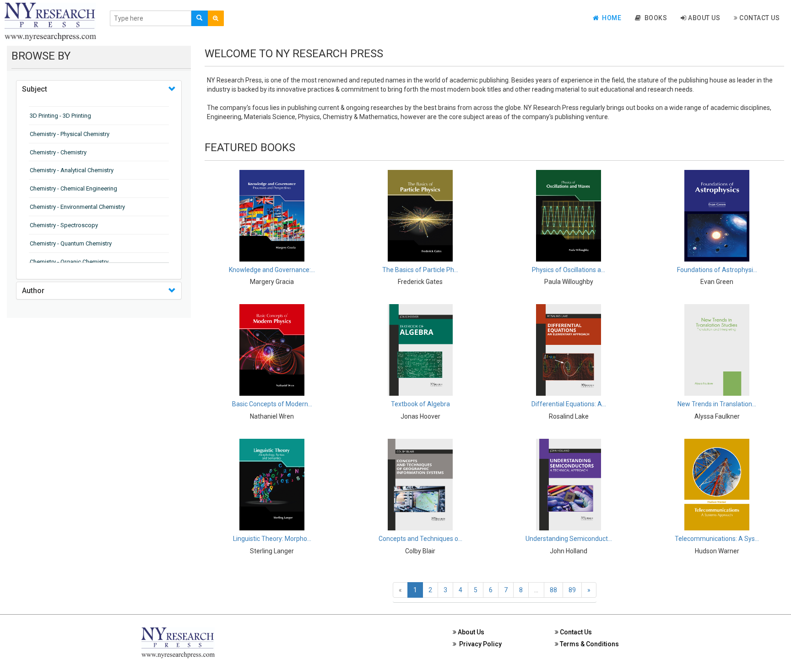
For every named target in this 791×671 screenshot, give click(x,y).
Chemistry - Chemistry (58, 152)
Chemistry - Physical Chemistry (69, 134)
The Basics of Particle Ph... (420, 269)
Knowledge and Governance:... (272, 269)
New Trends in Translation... (716, 404)
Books (654, 18)
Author (33, 290)
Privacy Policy (479, 644)
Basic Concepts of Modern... (272, 404)
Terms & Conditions (588, 644)
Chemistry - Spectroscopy (64, 225)
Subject (34, 89)
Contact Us (759, 18)
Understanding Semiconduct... (569, 538)
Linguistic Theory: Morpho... (272, 538)
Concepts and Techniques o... (420, 538)
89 (572, 590)
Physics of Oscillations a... (568, 269)
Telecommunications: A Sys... (717, 538)
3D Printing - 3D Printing (60, 115)
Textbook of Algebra (420, 404)
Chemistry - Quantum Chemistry (71, 243)
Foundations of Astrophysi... (717, 269)
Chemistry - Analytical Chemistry (72, 170)
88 (553, 590)
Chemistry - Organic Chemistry (69, 261)
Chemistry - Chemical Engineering (73, 188)
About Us (704, 18)
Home (610, 18)
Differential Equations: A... (568, 404)
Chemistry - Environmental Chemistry (77, 206)
